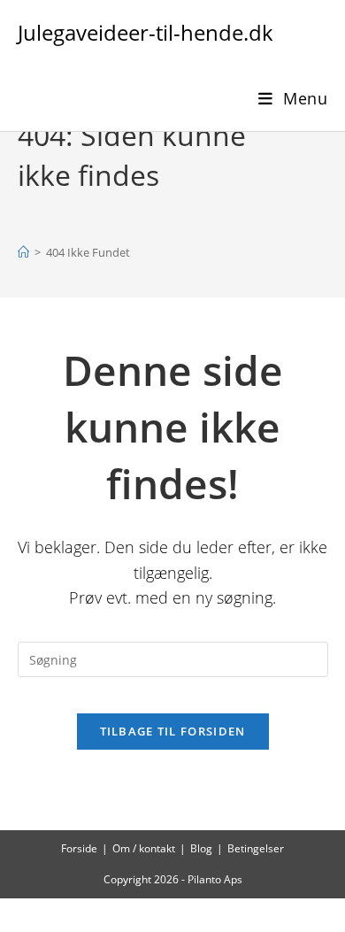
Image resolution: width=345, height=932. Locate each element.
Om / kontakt (143, 848)
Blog (201, 848)
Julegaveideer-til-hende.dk (145, 32)
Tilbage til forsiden (173, 731)
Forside (79, 848)
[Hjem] (23, 252)
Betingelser (255, 848)
